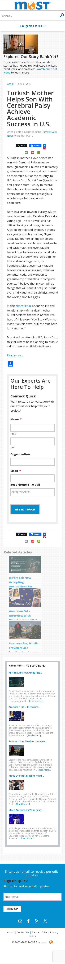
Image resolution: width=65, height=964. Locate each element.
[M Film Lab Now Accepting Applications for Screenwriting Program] (17, 688)
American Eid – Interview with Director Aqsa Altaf (23, 615)
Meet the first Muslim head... (26, 775)
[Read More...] (35, 701)
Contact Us (23, 932)
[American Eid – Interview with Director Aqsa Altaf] (17, 722)
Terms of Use (39, 932)
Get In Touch (25, 509)
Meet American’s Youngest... (26, 810)
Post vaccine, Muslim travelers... (28, 741)
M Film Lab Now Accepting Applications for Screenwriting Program (21, 586)
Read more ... (15, 355)
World (10, 83)
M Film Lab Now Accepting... (25, 672)
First (13, 433)
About (10, 932)
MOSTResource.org (32, 5)
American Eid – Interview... (24, 707)
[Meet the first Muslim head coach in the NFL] (17, 791)
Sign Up (12, 909)
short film (22, 306)
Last (13, 447)
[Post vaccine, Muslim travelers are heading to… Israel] (17, 756)
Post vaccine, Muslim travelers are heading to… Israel (24, 647)
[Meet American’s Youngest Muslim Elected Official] (17, 825)
